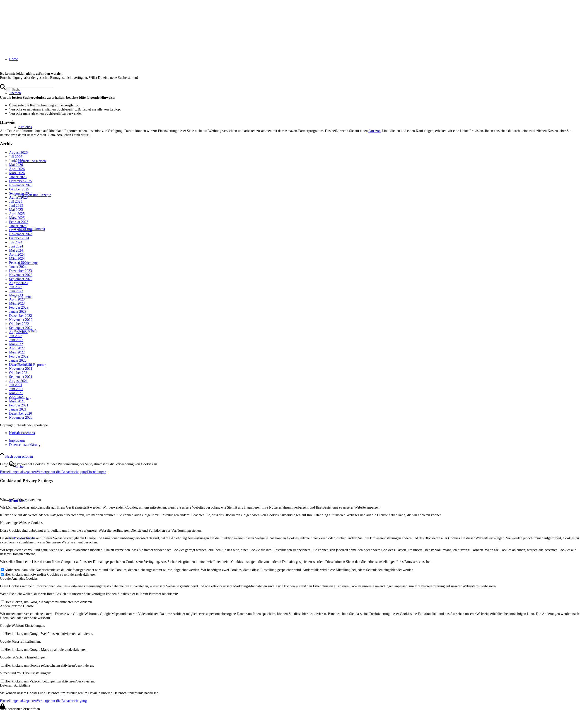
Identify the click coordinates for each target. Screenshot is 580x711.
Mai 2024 (16, 250)
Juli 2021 (15, 385)
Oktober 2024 (19, 238)
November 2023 (20, 275)
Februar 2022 (18, 356)
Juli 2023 (15, 287)
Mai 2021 (16, 393)
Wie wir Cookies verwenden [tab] (20, 500)
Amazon (374, 131)
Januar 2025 (18, 226)
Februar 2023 (18, 307)
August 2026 (18, 152)
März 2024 (17, 258)
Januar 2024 (18, 267)
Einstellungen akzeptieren (18, 472)
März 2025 (17, 218)
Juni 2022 (16, 340)
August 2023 (18, 283)
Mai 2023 (16, 295)
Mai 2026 (16, 165)
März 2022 (17, 352)
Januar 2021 (18, 409)
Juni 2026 (16, 161)
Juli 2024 (15, 242)
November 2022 (20, 320)
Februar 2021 (18, 405)
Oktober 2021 (19, 373)
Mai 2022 (16, 344)
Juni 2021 (16, 389)
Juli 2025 (15, 201)
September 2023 (20, 279)
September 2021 (20, 377)
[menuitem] (294, 441)
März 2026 (17, 173)
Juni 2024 (16, 246)
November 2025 (20, 185)
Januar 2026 (18, 177)
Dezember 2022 (20, 315)
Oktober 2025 (19, 189)
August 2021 (18, 381)
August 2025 (18, 197)
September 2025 (20, 193)
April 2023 (17, 299)
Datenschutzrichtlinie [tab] (15, 685)
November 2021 (20, 368)
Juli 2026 (15, 157)
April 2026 (17, 169)
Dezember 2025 (20, 181)
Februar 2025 (18, 222)
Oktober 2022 (19, 324)
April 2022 (17, 348)
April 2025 (17, 214)
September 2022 (20, 328)
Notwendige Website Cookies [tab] (21, 523)
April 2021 (17, 397)
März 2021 (17, 401)
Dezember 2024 (20, 230)
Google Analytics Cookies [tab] (19, 578)
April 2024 (17, 254)
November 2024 (20, 234)
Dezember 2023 (20, 271)
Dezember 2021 (20, 364)
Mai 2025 (16, 209)
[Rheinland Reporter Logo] (34, 21)
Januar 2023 (18, 311)
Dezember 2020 (20, 413)
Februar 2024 (18, 262)
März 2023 (17, 303)
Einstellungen (96, 472)
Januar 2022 (18, 360)
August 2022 (18, 332)
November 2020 (20, 417)
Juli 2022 (15, 336)
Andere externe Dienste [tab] (17, 606)
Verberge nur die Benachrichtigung (62, 472)
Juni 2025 (16, 205)
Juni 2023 (16, 291)
